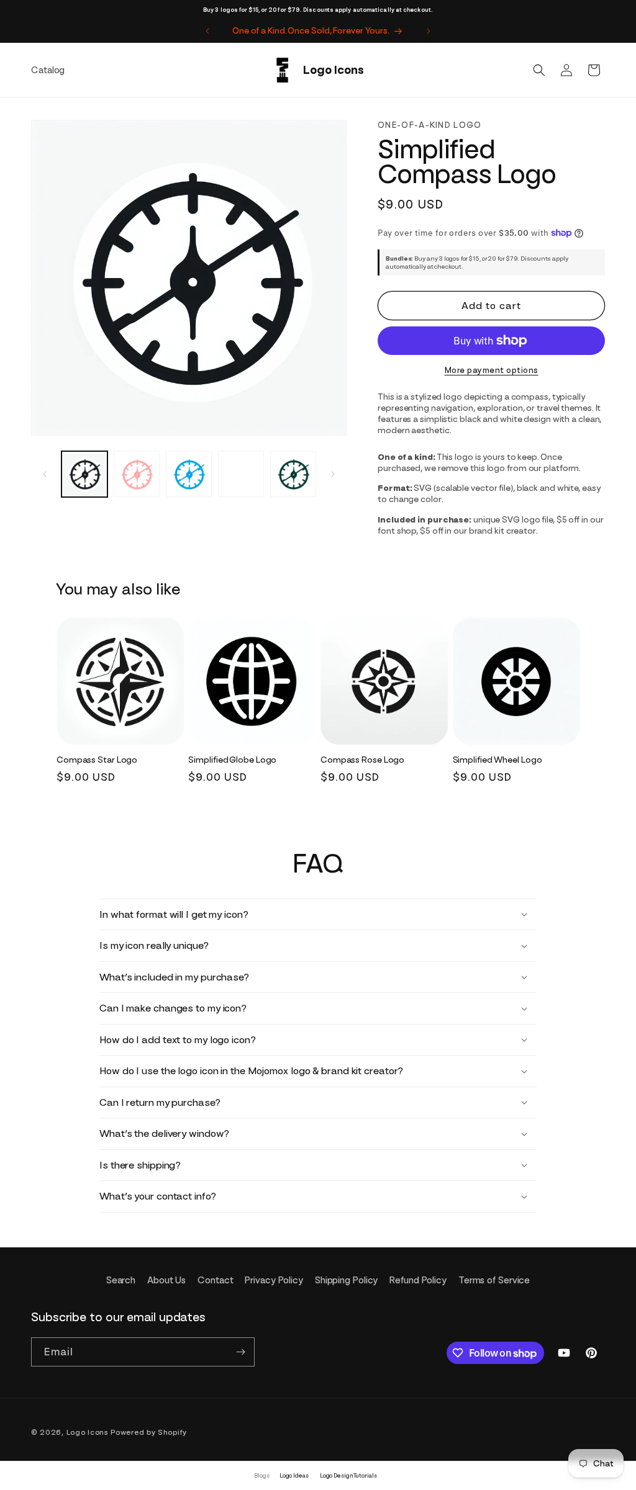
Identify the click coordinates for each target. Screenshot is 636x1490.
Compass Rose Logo (362, 760)
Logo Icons (87, 1432)
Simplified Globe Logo (232, 760)
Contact (215, 1280)
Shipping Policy (346, 1280)
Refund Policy (418, 1280)
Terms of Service (494, 1280)
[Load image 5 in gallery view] (293, 474)
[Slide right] (333, 474)
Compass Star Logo (97, 760)
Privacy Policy (274, 1280)
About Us (166, 1280)
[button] (539, 70)
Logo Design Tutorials (348, 1475)
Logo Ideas (294, 1475)
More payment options (491, 370)
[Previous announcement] (207, 31)
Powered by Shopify (149, 1432)
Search (120, 1280)
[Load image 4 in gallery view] (241, 474)
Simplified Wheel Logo (497, 760)
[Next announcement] (428, 31)
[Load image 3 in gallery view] (189, 474)
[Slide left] (44, 474)
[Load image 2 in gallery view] (137, 474)
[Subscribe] (240, 1352)
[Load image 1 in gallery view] (84, 474)
